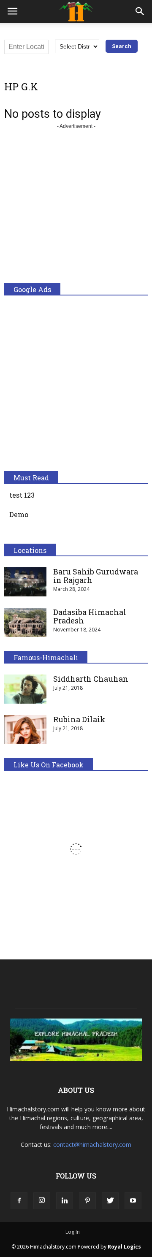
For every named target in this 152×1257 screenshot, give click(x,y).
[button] (140, 11)
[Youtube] (133, 1200)
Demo (18, 514)
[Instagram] (41, 1200)
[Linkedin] (64, 1200)
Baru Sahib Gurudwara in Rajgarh (95, 575)
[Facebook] (19, 1200)
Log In (72, 1231)
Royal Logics (124, 1246)
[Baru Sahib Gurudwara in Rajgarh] (25, 581)
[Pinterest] (87, 1200)
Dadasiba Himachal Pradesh (89, 616)
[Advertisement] (76, 207)
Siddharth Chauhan (90, 679)
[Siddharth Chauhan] (25, 689)
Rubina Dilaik (79, 719)
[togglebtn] (12, 11)
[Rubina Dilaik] (25, 729)
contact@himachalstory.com (92, 1145)
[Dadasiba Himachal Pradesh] (25, 622)
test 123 (22, 494)
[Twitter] (110, 1200)
